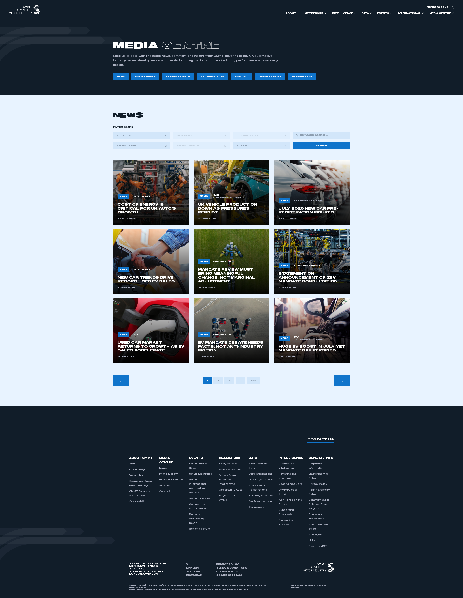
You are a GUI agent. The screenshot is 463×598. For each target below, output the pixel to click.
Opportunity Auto (230, 490)
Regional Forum (199, 529)
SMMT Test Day (199, 499)
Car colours (256, 507)
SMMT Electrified (200, 474)
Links (311, 540)
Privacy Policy (317, 484)
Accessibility (137, 501)
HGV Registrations (261, 496)
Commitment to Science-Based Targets (319, 504)
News (163, 468)
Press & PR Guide (171, 480)
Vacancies (136, 475)
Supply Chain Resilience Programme (227, 479)
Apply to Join (228, 464)
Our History (137, 470)
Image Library (168, 474)
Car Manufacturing (261, 501)
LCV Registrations (261, 480)
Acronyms (315, 535)
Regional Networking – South (198, 518)
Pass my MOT (317, 546)
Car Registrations (260, 474)
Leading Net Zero (290, 484)
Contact (164, 491)
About (133, 464)
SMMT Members (230, 470)
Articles (164, 486)
